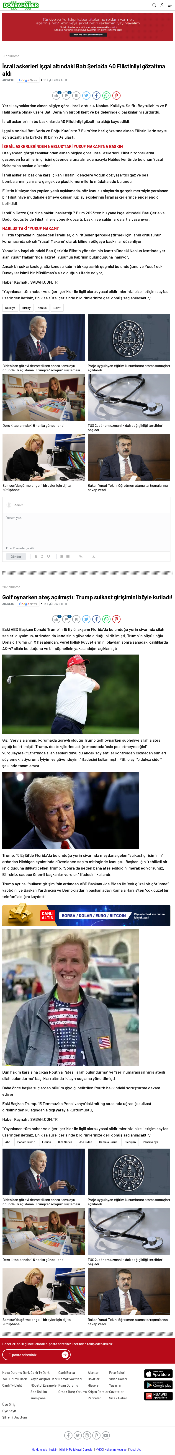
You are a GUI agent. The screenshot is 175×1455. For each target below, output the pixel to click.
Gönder (16, 556)
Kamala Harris (108, 1142)
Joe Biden (85, 1142)
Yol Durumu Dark (14, 1379)
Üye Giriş (8, 1404)
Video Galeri (118, 1379)
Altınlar (93, 1372)
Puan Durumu (68, 1385)
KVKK (99, 1449)
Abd (7, 1142)
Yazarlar (115, 1385)
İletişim (53, 1449)
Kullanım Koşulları (116, 1449)
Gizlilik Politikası (70, 1449)
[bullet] (68, 556)
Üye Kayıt (9, 1411)
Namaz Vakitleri (70, 1379)
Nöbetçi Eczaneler (44, 1385)
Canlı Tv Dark (40, 1372)
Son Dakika (39, 1392)
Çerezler (88, 1449)
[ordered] (61, 556)
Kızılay (26, 308)
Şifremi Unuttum (14, 1417)
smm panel (38, 1398)
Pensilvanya (150, 1142)
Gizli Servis (65, 1142)
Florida (46, 1142)
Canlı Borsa (66, 1372)
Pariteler (94, 1398)
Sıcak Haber (118, 1398)
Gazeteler (116, 1392)
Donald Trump (26, 1142)
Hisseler (94, 1385)
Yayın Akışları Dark (44, 1379)
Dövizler (94, 1379)
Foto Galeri (117, 1372)
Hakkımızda (39, 1449)
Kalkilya (10, 308)
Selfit (57, 308)
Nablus (42, 308)
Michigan (130, 1142)
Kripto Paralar (98, 1392)
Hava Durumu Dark (16, 1372)
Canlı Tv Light (12, 1385)
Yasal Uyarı (136, 1449)
